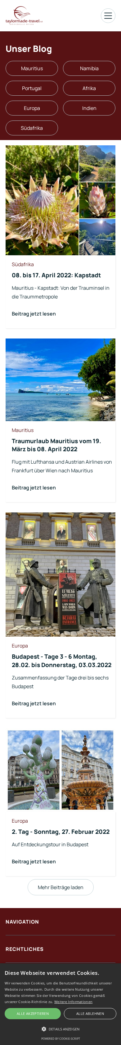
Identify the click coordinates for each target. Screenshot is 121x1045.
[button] (108, 15)
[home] (24, 15)
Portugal (32, 88)
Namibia (89, 68)
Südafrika (32, 128)
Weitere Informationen (73, 1001)
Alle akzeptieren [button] (33, 1013)
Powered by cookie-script (60, 1039)
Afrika (89, 88)
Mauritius (32, 68)
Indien (89, 108)
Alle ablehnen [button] (90, 1013)
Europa (32, 108)
